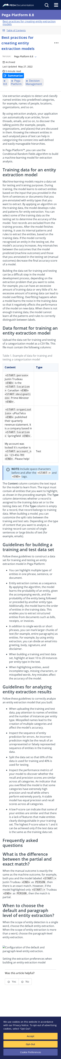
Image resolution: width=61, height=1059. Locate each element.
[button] (30, 30)
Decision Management (34, 82)
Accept (30, 1036)
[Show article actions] (56, 43)
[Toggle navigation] (56, 4)
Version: (6, 56)
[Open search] (46, 4)
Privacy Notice (20, 1025)
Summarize (15, 75)
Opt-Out (30, 1044)
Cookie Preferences (30, 1052)
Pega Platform (16, 82)
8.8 (5, 84)
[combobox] (25, 56)
